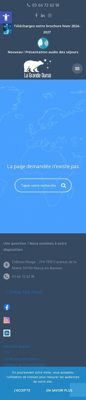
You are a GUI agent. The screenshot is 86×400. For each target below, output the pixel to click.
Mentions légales (16, 346)
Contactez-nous (24, 291)
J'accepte (22, 390)
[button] (6, 17)
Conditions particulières (21, 359)
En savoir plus (59, 390)
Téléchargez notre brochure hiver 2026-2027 (47, 29)
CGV (6, 352)
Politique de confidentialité (24, 365)
